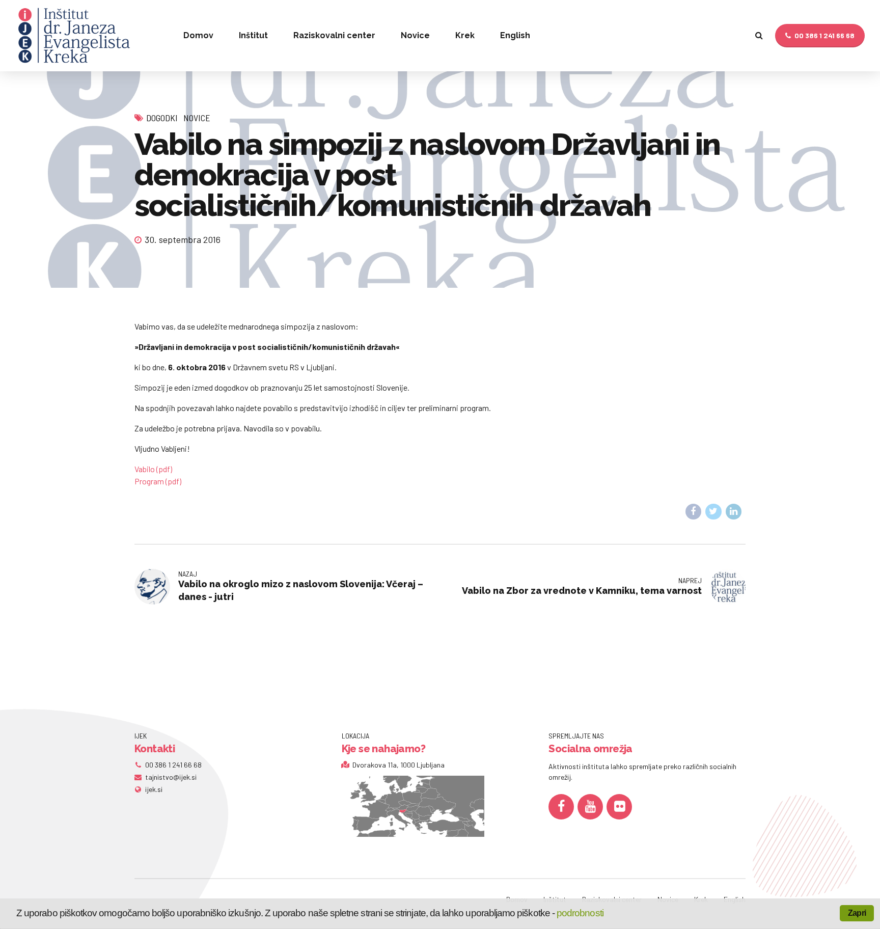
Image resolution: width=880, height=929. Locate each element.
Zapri (857, 913)
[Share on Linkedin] (734, 512)
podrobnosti (580, 913)
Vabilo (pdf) (153, 469)
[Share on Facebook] (693, 512)
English (515, 35)
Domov (198, 35)
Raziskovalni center (334, 35)
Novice (415, 35)
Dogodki (162, 117)
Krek (465, 35)
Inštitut (253, 35)
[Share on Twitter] (713, 512)
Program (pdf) (157, 481)
